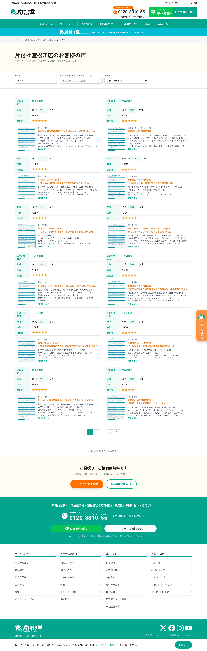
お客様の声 (106, 24)
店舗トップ (45, 24)
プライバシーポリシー (73, 536)
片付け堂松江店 (43, 39)
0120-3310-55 (89, 484)
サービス (65, 24)
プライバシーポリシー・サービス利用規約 (181, 3)
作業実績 (86, 24)
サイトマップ (186, 635)
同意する (183, 645)
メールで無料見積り (133, 528)
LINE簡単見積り (79, 528)
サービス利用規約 (94, 536)
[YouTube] (188, 628)
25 (110, 432)
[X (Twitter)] (163, 628)
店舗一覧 (162, 24)
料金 (147, 24)
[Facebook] (171, 628)
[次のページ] (117, 432)
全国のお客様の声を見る (102, 451)
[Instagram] (180, 628)
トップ (18, 39)
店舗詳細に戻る (119, 484)
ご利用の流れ (129, 24)
